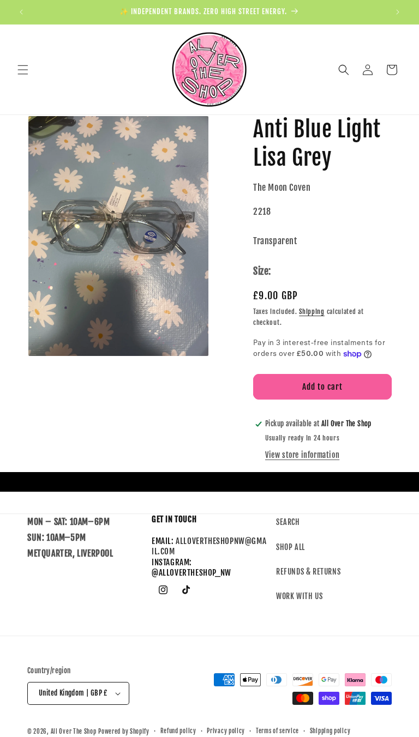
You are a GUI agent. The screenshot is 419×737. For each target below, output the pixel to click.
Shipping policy (330, 731)
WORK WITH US (299, 596)
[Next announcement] (398, 12)
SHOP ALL (290, 547)
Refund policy (178, 731)
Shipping (312, 311)
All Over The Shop (74, 731)
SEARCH (288, 522)
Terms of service (277, 731)
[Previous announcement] (21, 12)
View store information (302, 455)
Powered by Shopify (123, 731)
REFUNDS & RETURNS (308, 571)
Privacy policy (226, 731)
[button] (23, 70)
